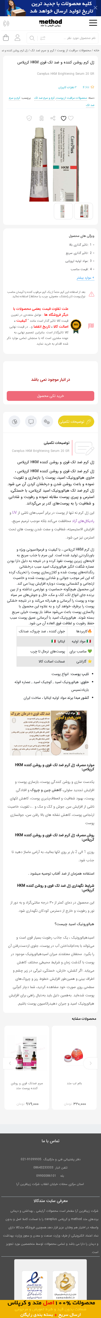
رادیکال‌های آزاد (83, 521)
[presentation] (90, 1063)
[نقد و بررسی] (14, 423)
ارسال (53, 118)
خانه (96, 50)
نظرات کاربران (68, 87)
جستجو (32, 38)
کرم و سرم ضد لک (42, 50)
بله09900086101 (50, 1175)
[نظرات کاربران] (31, 423)
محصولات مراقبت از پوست (74, 50)
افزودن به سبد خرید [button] (63, 1103)
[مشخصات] (47, 423)
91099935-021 (31, 1159)
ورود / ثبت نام (16, 36)
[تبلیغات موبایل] (50, 1309)
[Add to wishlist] (68, 118)
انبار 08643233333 (46, 1167)
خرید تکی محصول (50, 396)
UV (14, 513)
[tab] (76, 421)
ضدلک (24, 631)
